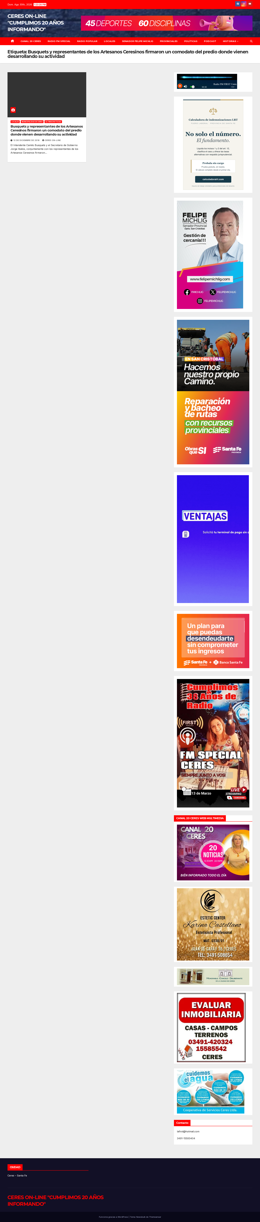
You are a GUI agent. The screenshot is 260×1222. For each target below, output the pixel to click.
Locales (109, 41)
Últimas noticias (53, 122)
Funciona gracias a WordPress (114, 1217)
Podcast (210, 41)
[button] (251, 41)
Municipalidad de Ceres (32, 122)
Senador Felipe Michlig (137, 41)
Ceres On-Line (53, 140)
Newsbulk (140, 1217)
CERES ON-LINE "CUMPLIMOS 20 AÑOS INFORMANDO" (35, 22)
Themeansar (155, 1217)
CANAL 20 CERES (31, 41)
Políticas (191, 41)
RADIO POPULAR (87, 41)
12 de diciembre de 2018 (26, 140)
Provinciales (169, 41)
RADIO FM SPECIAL (59, 41)
